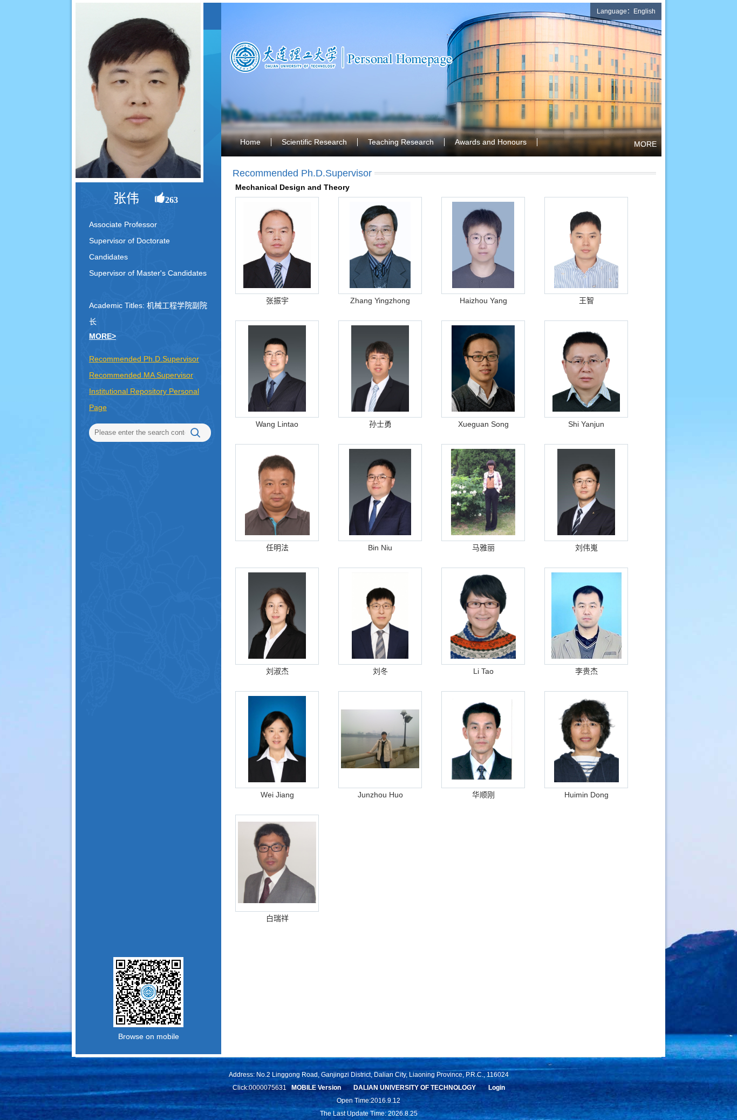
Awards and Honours (491, 142)
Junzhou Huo (380, 794)
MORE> (102, 336)
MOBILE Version (316, 1087)
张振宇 (277, 300)
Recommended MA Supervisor (141, 375)
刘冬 (380, 671)
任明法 (277, 547)
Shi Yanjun (586, 424)
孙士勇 (380, 424)
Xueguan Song (483, 424)
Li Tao (483, 671)
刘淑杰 (277, 671)
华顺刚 (483, 794)
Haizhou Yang (483, 300)
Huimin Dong (586, 794)
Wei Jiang (277, 794)
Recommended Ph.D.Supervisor (144, 358)
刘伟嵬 (586, 547)
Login (496, 1087)
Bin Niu (380, 547)
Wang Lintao (277, 424)
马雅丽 (483, 547)
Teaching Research (401, 142)
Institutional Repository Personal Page (144, 399)
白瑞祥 (277, 918)
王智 (586, 300)
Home (250, 142)
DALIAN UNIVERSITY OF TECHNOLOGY (414, 1087)
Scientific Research (314, 142)
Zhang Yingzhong (380, 300)
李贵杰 (586, 671)
